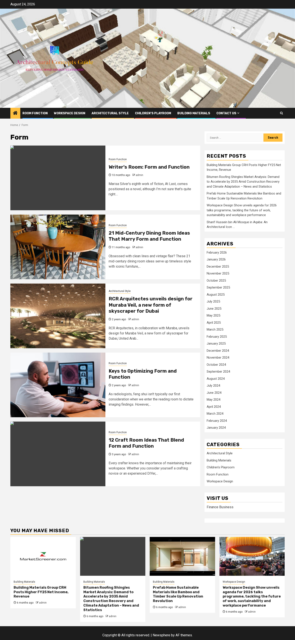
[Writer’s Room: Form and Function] (57, 178)
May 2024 (213, 400)
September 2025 (218, 287)
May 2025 (213, 315)
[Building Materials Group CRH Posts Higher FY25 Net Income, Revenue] (43, 556)
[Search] (281, 113)
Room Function (35, 113)
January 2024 (216, 428)
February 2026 (217, 252)
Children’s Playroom (153, 113)
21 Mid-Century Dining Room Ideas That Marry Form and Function (149, 236)
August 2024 (216, 379)
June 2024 (214, 393)
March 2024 (215, 414)
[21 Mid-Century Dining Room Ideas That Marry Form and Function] (57, 247)
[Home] (15, 113)
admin (139, 175)
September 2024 (218, 371)
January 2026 (216, 259)
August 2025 (216, 294)
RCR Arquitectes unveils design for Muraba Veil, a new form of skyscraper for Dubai (150, 305)
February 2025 (217, 337)
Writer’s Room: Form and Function (149, 167)
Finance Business (220, 507)
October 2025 (216, 280)
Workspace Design (69, 113)
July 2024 (213, 385)
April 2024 (214, 407)
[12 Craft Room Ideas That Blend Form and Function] (57, 454)
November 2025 (218, 273)
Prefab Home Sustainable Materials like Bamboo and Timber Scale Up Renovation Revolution (178, 594)
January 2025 (216, 343)
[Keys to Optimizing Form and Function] (57, 385)
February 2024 (217, 421)
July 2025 (213, 301)
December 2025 (218, 266)
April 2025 (214, 323)
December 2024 (218, 351)
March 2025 (215, 329)
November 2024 (218, 357)
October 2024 (216, 365)
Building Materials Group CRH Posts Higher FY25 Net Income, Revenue (41, 592)
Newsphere (161, 635)
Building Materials (193, 113)
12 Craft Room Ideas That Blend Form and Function (146, 443)
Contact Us (226, 113)
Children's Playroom (221, 467)
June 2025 (214, 309)
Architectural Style (110, 113)
